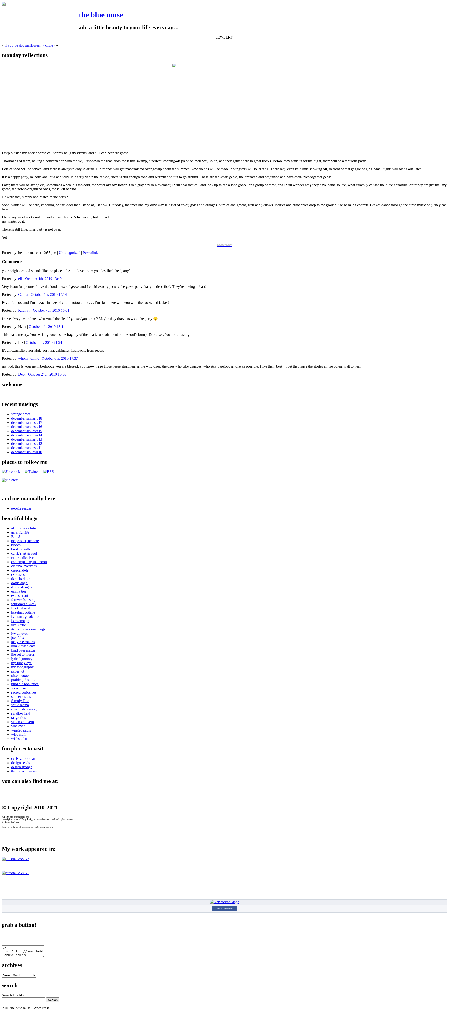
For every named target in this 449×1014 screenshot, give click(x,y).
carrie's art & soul (24, 553)
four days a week (23, 604)
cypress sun (19, 574)
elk (20, 279)
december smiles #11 (26, 448)
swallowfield (20, 713)
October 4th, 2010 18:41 (47, 327)
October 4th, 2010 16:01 (51, 310)
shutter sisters (21, 697)
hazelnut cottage (23, 612)
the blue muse (101, 15)
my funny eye (21, 663)
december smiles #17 (26, 422)
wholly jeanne (28, 358)
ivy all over (19, 633)
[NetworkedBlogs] (224, 902)
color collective (22, 558)
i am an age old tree (25, 617)
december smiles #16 (26, 427)
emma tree (18, 591)
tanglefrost (19, 718)
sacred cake (19, 688)
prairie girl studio (23, 680)
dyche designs (21, 587)
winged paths (21, 730)
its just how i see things (28, 629)
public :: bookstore (25, 684)
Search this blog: (14, 995)
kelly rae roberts (23, 642)
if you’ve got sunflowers (23, 45)
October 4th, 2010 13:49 (43, 279)
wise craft (18, 734)
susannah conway (24, 709)
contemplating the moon (29, 562)
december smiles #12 (26, 443)
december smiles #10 (26, 452)
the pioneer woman (25, 771)
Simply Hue (20, 701)
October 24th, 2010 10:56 (47, 374)
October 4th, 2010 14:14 (49, 295)
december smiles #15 (26, 431)
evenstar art (19, 596)
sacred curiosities (23, 692)
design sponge (21, 767)
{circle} (49, 45)
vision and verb (22, 722)
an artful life (20, 532)
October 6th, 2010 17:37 (60, 358)
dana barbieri (20, 579)
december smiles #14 (26, 435)
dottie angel (19, 583)
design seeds (20, 763)
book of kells (20, 549)
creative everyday (24, 566)
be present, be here (25, 541)
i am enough (20, 621)
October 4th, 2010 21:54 (44, 342)
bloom (16, 545)
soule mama (20, 705)
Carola (23, 295)
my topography (22, 667)
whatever (18, 726)
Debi (21, 374)
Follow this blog (224, 908)
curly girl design (23, 758)
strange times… (22, 414)
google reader (21, 508)
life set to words (23, 654)
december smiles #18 (26, 418)
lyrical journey (22, 659)
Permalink (90, 253)
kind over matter (23, 650)
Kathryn (24, 310)
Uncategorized (69, 253)
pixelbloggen (20, 675)
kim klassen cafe (23, 646)
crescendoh (19, 570)
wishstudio (19, 739)
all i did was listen (24, 528)
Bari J (15, 537)
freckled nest (20, 608)
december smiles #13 (26, 439)
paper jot (17, 671)
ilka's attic (18, 625)
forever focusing (23, 600)
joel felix (17, 638)
